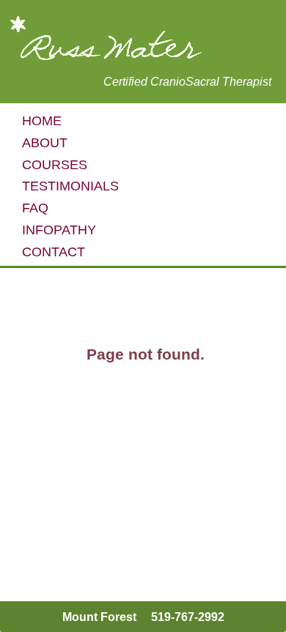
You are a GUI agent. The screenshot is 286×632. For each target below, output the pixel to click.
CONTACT (53, 252)
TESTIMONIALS (70, 186)
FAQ (35, 208)
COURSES (54, 164)
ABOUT (44, 142)
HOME (42, 121)
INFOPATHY (59, 230)
